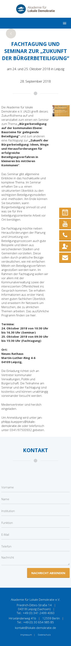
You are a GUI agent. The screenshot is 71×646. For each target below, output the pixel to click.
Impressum (26, 634)
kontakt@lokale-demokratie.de (35, 628)
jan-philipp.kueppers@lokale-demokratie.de (21, 421)
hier (33, 315)
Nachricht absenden (48, 573)
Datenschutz (44, 634)
